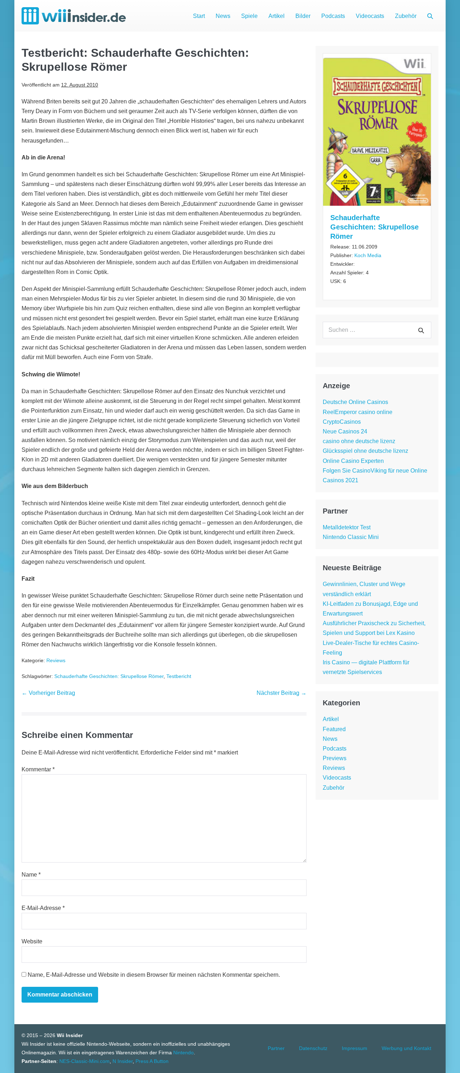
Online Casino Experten (353, 461)
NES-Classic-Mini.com (84, 1061)
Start (199, 16)
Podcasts (333, 16)
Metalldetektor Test (347, 527)
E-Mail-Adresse (43, 908)
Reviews (55, 660)
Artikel (276, 16)
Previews (334, 758)
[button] (430, 16)
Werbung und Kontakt (406, 1048)
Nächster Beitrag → (282, 693)
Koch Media (367, 255)
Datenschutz (313, 1048)
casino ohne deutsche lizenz (359, 441)
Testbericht (178, 676)
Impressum (354, 1048)
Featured (334, 729)
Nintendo (183, 1052)
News (223, 16)
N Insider (122, 1061)
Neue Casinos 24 (345, 431)
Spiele (249, 16)
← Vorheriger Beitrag (48, 693)
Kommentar (38, 769)
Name (31, 875)
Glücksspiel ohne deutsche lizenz (365, 451)
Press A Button (152, 1061)
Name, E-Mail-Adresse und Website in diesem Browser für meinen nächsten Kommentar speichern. (154, 975)
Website (32, 941)
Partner (276, 1048)
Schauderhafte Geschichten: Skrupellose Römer (109, 676)
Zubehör (406, 16)
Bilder (302, 16)
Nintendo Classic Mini (351, 537)
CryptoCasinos (342, 422)
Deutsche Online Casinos (355, 402)
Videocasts (370, 16)
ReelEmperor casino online (357, 412)
